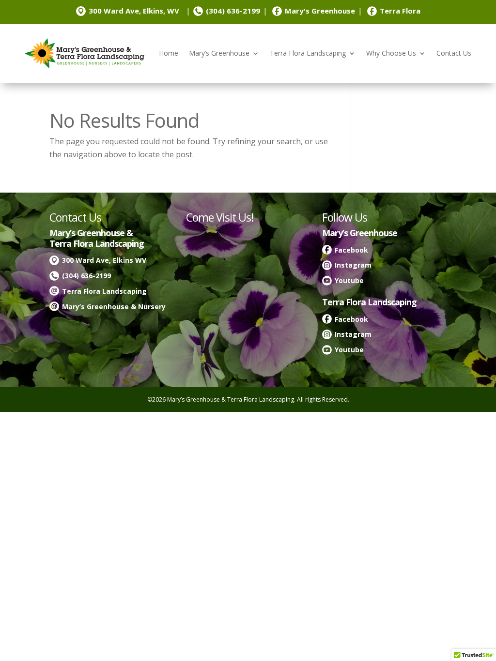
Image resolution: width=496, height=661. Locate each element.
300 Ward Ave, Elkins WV (104, 260)
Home (168, 53)
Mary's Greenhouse (320, 10)
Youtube (349, 280)
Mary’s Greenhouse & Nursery (114, 306)
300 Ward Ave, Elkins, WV (134, 10)
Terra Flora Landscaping (308, 53)
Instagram (353, 265)
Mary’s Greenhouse (219, 53)
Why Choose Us (391, 53)
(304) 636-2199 (233, 10)
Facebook (351, 250)
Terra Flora (400, 10)
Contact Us (453, 53)
